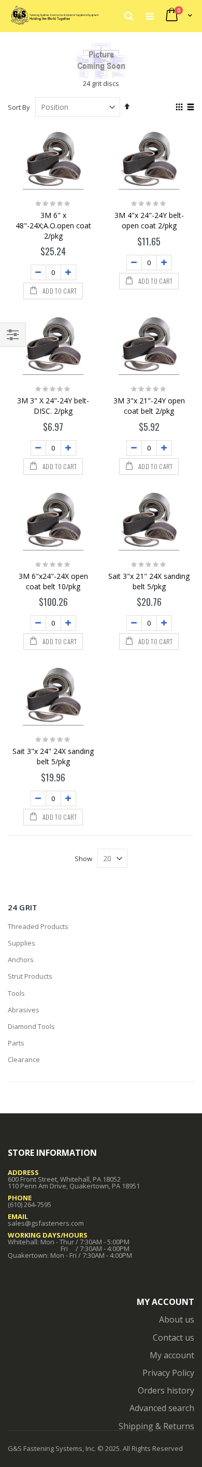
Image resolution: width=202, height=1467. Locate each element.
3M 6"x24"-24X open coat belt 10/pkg (53, 581)
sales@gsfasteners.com (46, 1223)
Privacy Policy (168, 1372)
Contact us (173, 1337)
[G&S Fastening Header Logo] (54, 15)
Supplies (21, 943)
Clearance (24, 1059)
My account (172, 1355)
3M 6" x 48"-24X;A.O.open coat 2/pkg (53, 225)
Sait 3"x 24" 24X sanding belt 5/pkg (53, 756)
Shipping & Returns (156, 1426)
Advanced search (161, 1408)
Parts (16, 1043)
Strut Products (30, 976)
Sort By (19, 107)
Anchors (21, 959)
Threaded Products (38, 926)
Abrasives (23, 1009)
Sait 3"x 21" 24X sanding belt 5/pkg (149, 581)
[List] (190, 107)
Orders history (166, 1390)
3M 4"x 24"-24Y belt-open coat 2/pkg (149, 220)
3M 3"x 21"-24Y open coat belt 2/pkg (149, 406)
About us (176, 1319)
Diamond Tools (31, 1026)
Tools (16, 993)
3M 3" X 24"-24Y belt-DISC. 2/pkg (53, 406)
